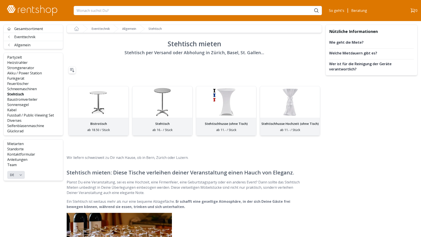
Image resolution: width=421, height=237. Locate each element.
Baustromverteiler (22, 99)
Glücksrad (15, 131)
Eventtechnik (25, 36)
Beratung (359, 10)
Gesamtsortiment (28, 28)
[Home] (76, 29)
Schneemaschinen (22, 88)
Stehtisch (15, 94)
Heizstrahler (17, 62)
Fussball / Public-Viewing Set (30, 115)
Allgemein (22, 45)
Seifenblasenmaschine (25, 125)
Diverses (14, 120)
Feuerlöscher (18, 83)
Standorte (15, 149)
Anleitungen (17, 159)
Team (12, 164)
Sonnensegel (18, 104)
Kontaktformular (21, 154)
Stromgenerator (20, 67)
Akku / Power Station (24, 73)
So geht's (336, 10)
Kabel (11, 110)
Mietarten (15, 143)
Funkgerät (15, 78)
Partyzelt (14, 57)
